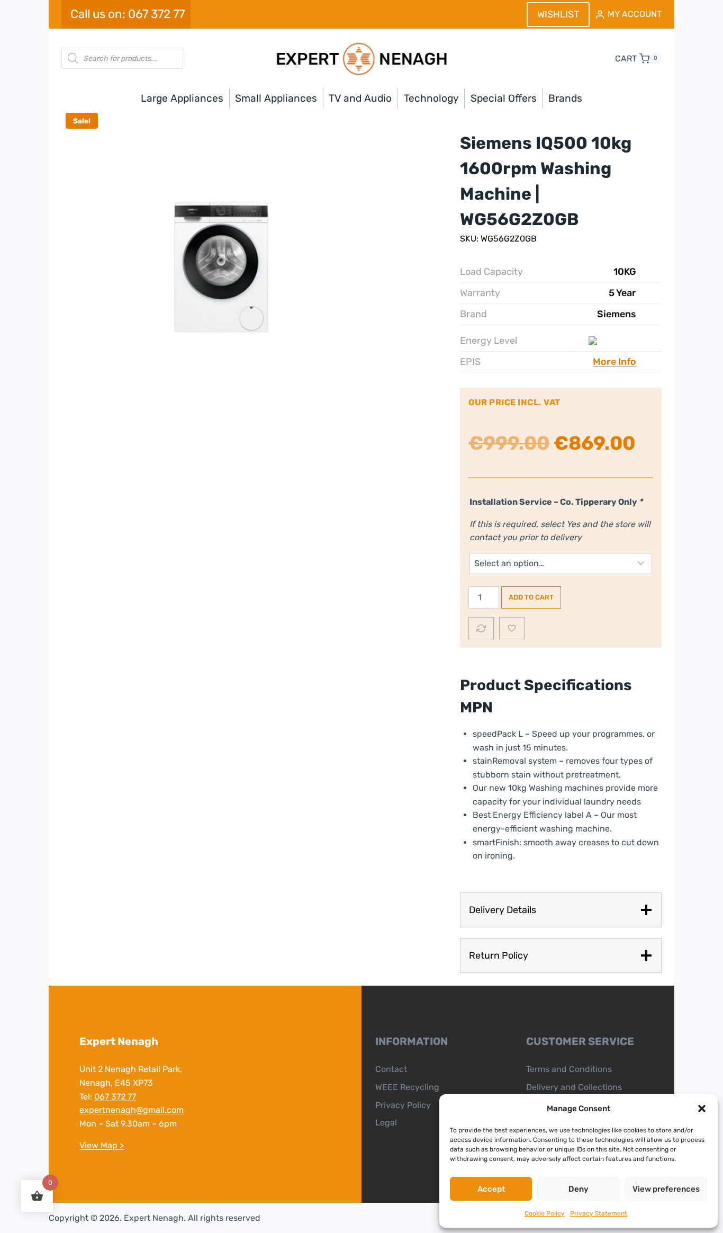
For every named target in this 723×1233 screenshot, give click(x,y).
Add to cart (531, 597)
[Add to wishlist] (512, 628)
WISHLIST (558, 14)
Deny (578, 1189)
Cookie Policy (545, 1213)
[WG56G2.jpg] (220, 267)
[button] (702, 1108)
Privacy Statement (598, 1213)
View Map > (101, 1145)
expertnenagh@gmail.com (131, 1110)
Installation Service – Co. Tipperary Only (556, 502)
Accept (491, 1189)
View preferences (666, 1189)
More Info (614, 362)
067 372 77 (115, 1097)
